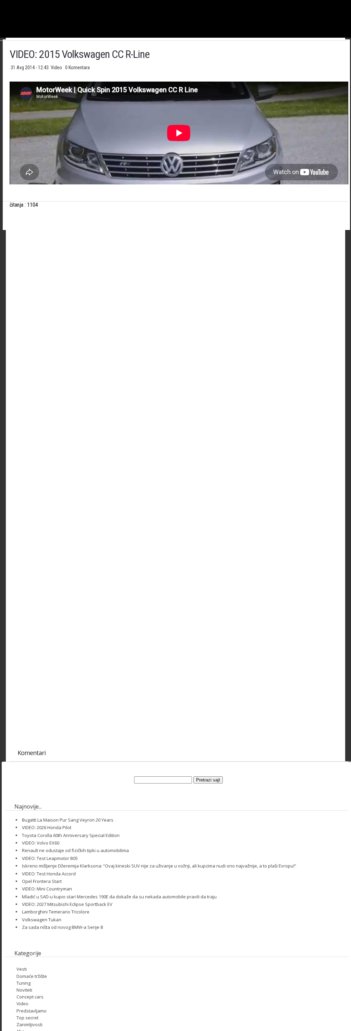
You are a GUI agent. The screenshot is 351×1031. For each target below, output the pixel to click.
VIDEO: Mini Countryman (47, 889)
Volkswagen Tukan (41, 920)
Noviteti (24, 990)
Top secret (27, 1018)
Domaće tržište (31, 976)
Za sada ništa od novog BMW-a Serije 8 (62, 927)
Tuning (23, 983)
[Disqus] (179, 471)
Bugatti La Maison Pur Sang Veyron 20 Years (67, 820)
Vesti (21, 969)
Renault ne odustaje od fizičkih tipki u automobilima (75, 850)
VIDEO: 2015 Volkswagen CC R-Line (79, 54)
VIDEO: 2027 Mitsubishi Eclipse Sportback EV (67, 904)
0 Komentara (77, 67)
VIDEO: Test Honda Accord (49, 874)
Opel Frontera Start (42, 881)
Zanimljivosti (29, 1024)
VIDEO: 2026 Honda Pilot (46, 827)
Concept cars (30, 997)
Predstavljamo (31, 1011)
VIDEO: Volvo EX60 (40, 843)
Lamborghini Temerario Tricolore (55, 912)
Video (57, 67)
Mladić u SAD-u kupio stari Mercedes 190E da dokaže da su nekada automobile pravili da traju (119, 897)
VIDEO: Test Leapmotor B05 (50, 858)
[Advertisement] (178, 303)
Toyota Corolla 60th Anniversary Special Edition (71, 835)
